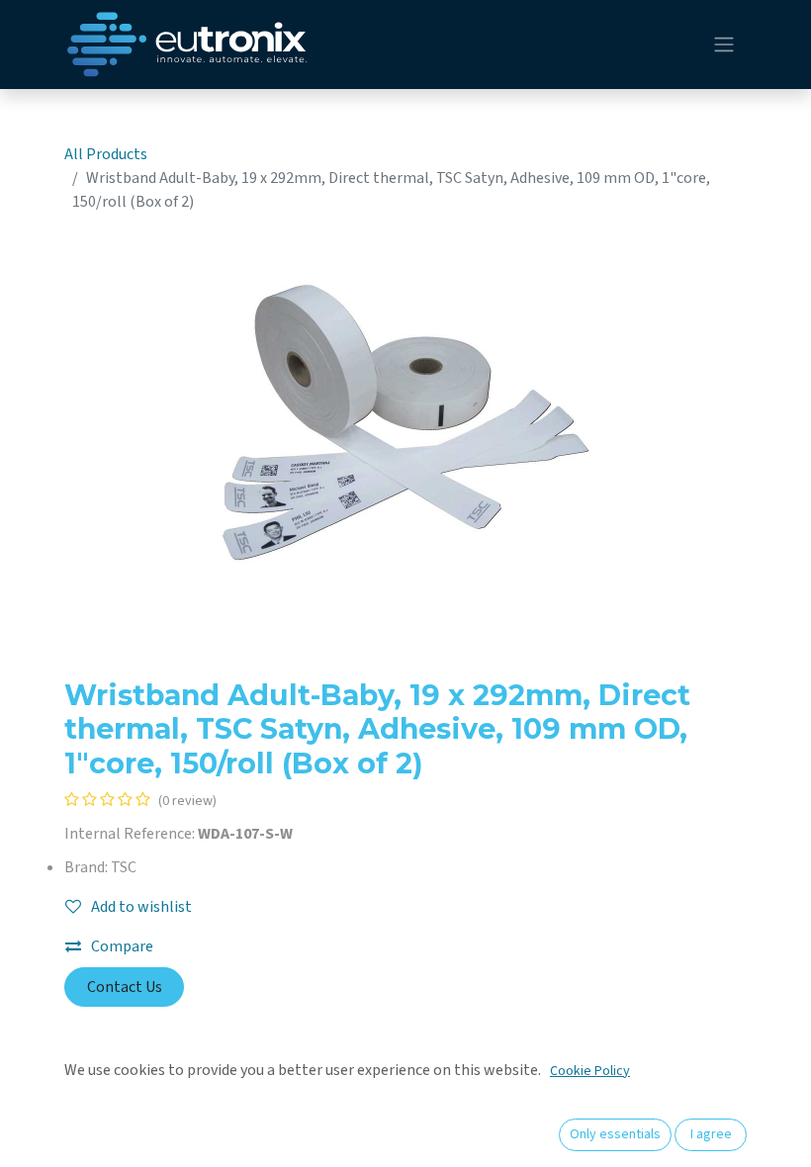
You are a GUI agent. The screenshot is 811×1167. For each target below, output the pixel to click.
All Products (105, 154)
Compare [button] (122, 946)
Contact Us (124, 987)
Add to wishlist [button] (141, 907)
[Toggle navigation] (724, 45)
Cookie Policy (590, 1071)
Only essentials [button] (615, 1134)
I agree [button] (711, 1134)
